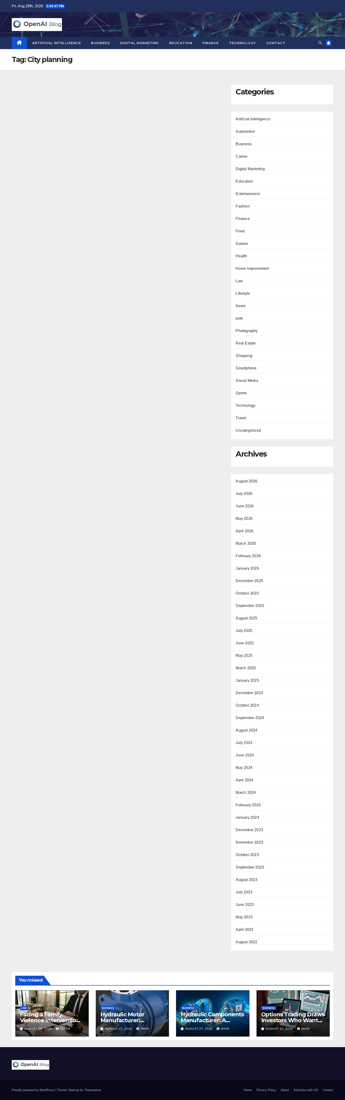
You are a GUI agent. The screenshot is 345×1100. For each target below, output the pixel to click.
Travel (241, 418)
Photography (246, 331)
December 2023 (249, 830)
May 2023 (244, 917)
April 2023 (244, 930)
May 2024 (244, 768)
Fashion (242, 206)
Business (100, 43)
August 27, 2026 (119, 1028)
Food (240, 231)
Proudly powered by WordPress (33, 1090)
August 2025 (246, 618)
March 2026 (246, 543)
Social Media (247, 381)
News (240, 306)
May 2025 (244, 656)
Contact (276, 43)
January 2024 (247, 817)
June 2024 (245, 755)
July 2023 (244, 892)
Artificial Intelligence (56, 43)
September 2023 (250, 867)
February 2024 (248, 805)
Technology (242, 43)
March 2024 (246, 793)
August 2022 (246, 942)
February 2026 (248, 556)
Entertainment (248, 194)
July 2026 (244, 494)
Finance (210, 43)
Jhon (144, 1028)
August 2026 (246, 481)
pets (239, 318)
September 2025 (250, 606)
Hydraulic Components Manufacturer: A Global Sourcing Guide (212, 1020)
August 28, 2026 (38, 1028)
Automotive (245, 131)
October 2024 (247, 705)
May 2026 (244, 519)
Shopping (244, 356)
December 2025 (249, 581)
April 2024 (244, 780)
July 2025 (244, 631)
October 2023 (247, 855)
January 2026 (247, 568)
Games (242, 244)
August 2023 (246, 880)
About (285, 1090)
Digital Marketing (139, 43)
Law (239, 281)
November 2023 (249, 842)
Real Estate (246, 343)
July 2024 (244, 743)
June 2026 (245, 506)
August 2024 (246, 730)
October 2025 (247, 593)
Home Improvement (252, 268)
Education (180, 43)
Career (241, 156)
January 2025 (247, 680)
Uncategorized (248, 430)
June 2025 (245, 643)
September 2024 (250, 718)
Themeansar (92, 1090)
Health (241, 256)
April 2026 (244, 531)
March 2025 (246, 668)
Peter (65, 1028)
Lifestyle (243, 293)
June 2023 (245, 905)
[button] (320, 43)
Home (248, 1090)
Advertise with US (306, 1090)
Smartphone (246, 368)
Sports (241, 393)
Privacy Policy (266, 1090)
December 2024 (249, 693)
